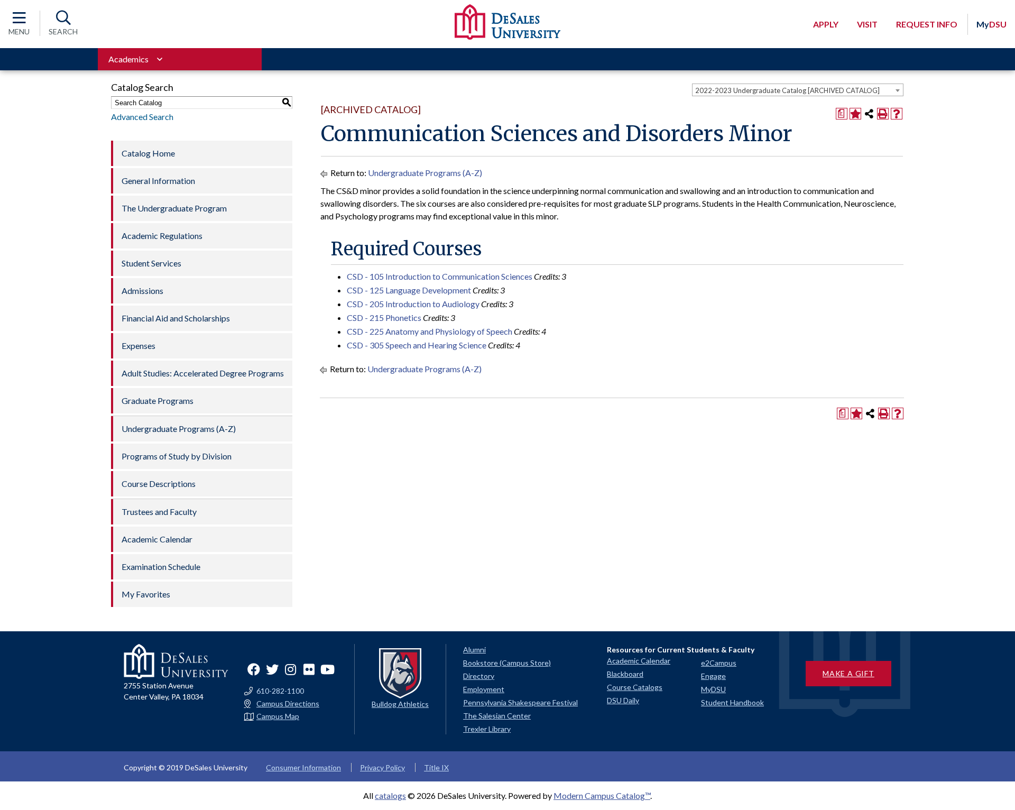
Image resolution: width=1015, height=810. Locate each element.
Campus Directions (287, 703)
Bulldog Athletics (400, 703)
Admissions (142, 291)
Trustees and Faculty (159, 512)
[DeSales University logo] (507, 22)
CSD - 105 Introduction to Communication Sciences (439, 276)
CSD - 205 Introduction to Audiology (413, 304)
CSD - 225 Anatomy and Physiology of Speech (429, 331)
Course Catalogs (634, 687)
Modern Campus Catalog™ (601, 795)
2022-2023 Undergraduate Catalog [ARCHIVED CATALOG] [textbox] (787, 90)
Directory (478, 675)
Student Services (151, 263)
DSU (991, 24)
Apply (825, 24)
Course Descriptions (159, 483)
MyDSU (713, 689)
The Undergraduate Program (174, 208)
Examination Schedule (161, 567)
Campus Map (277, 716)
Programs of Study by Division (177, 456)
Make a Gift (848, 673)
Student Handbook (732, 702)
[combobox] (797, 90)
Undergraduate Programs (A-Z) (179, 429)
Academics (128, 59)
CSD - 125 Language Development (409, 290)
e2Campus (718, 662)
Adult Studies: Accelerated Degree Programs (203, 373)
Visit (867, 24)
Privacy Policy (382, 767)
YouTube (327, 669)
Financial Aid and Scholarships (176, 318)
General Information (158, 181)
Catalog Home (148, 153)
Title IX (436, 767)
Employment (483, 689)
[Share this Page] (869, 113)
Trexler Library (487, 728)
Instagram (290, 669)
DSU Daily (623, 700)
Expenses (138, 345)
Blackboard (625, 673)
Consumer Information (303, 767)
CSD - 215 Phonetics (384, 317)
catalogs (390, 795)
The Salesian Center (497, 715)
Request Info (926, 24)
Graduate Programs (157, 400)
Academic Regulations (162, 236)
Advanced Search (142, 117)
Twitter (272, 669)
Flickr (309, 669)
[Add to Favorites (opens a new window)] (855, 113)
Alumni (474, 649)
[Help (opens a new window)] (896, 113)
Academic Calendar (157, 539)
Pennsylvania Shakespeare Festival (520, 702)
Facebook (253, 669)
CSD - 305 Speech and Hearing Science (416, 345)
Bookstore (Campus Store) (507, 662)
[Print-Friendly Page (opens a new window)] (883, 113)
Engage (713, 675)
